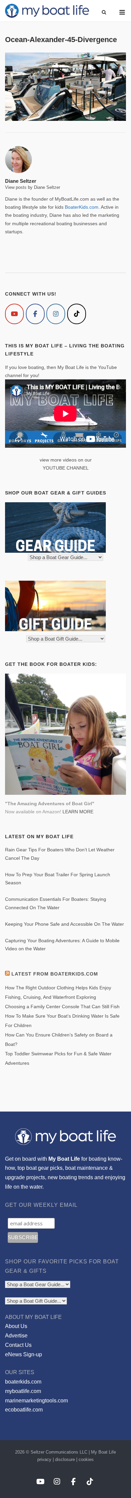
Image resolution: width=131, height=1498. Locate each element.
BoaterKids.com (81, 207)
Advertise (16, 1335)
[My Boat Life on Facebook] (35, 314)
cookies (86, 1459)
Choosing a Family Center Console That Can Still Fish (62, 1006)
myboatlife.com (23, 1391)
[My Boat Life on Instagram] (55, 314)
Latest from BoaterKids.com (54, 974)
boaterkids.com (23, 1382)
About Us (16, 1326)
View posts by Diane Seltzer (32, 187)
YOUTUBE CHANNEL (66, 468)
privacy (44, 1459)
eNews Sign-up (23, 1354)
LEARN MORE (77, 811)
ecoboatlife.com (24, 1409)
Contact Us (18, 1345)
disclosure (65, 1459)
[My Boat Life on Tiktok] (76, 314)
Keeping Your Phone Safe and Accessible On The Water (64, 924)
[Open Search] (104, 12)
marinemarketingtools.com (36, 1400)
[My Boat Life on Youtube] (14, 314)
